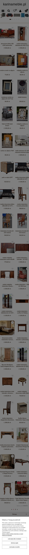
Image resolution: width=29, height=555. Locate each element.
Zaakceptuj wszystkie (14, 547)
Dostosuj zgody (14, 543)
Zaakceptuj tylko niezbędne (14, 539)
